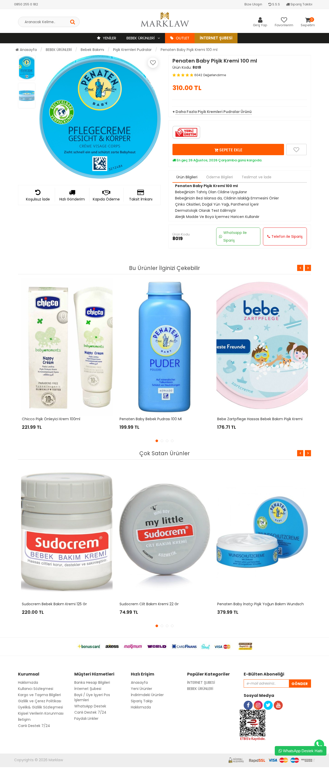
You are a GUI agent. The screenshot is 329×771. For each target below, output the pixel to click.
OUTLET (182, 38)
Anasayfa (28, 49)
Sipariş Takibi (301, 4)
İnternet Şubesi (216, 38)
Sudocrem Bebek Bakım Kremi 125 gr (54, 604)
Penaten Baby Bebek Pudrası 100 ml (151, 419)
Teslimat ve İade (256, 177)
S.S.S (275, 4)
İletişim (24, 719)
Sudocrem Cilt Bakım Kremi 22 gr (149, 604)
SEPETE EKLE (230, 150)
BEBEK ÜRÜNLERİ (141, 38)
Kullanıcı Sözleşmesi (35, 688)
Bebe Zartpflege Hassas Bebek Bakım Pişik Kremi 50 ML (265, 419)
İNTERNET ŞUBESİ (201, 682)
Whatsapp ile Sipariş (235, 236)
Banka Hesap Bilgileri (92, 682)
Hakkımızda (28, 682)
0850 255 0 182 (26, 4)
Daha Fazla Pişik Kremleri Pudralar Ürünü (214, 111)
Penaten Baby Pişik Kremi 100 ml (189, 49)
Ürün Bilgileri (186, 177)
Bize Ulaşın (253, 4)
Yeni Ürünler (141, 688)
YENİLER (109, 38)
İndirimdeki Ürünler (147, 694)
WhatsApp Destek (90, 706)
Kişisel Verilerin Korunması (40, 713)
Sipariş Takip (142, 701)
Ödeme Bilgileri (219, 177)
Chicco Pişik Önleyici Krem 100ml (51, 419)
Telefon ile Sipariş (287, 236)
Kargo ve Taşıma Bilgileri (39, 694)
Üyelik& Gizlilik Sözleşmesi (40, 707)
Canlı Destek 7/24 (34, 725)
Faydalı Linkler (86, 718)
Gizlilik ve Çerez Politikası (39, 701)
